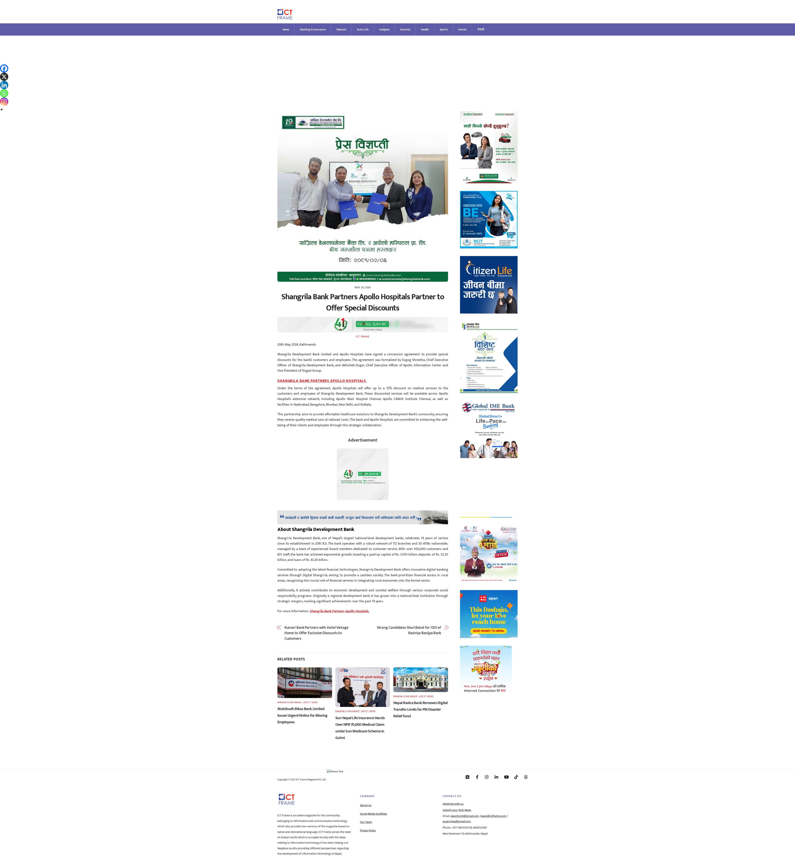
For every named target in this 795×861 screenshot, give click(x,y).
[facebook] (477, 776)
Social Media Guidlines (373, 813)
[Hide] (1, 109)
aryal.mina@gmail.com (457, 821)
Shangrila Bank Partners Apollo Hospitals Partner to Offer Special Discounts (362, 302)
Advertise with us (453, 803)
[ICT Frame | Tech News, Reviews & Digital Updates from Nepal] (284, 17)
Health (425, 29)
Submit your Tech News (457, 810)
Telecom (341, 29)
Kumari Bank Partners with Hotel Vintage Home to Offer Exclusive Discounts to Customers (316, 633)
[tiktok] (516, 776)
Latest (306, 702)
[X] (4, 77)
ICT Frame (362, 336)
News (286, 29)
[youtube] (506, 776)
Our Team (366, 822)
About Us (365, 805)
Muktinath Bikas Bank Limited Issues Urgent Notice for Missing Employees (302, 715)
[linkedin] (497, 776)
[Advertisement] (397, 67)
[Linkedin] (4, 85)
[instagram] (487, 776)
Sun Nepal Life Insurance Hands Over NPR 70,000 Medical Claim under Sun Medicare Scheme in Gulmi (360, 728)
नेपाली (480, 29)
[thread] (526, 776)
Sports (444, 29)
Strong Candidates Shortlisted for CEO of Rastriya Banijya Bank (409, 630)
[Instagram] (4, 101)
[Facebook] (4, 68)
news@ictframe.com (493, 816)
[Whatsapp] (4, 93)
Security (405, 29)
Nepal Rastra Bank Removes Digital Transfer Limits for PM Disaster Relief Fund (420, 709)
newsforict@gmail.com (464, 816)
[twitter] (467, 776)
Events (462, 29)
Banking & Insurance (313, 29)
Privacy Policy (368, 830)
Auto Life (363, 29)
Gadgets (384, 29)
